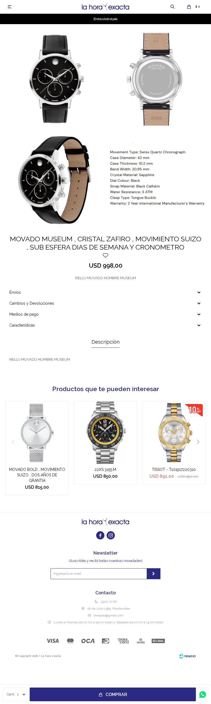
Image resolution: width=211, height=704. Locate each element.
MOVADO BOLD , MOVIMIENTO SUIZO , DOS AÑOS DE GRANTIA (37, 475)
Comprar (116, 694)
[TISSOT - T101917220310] (174, 432)
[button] (172, 7)
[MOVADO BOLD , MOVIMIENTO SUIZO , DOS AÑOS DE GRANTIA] (36, 432)
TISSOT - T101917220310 (174, 469)
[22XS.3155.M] (105, 432)
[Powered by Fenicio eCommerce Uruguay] (187, 656)
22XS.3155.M (105, 469)
